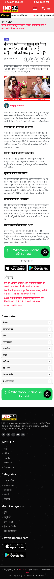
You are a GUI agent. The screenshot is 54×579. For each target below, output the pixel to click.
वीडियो (6, 453)
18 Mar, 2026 (11, 58)
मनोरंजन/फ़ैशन (8, 329)
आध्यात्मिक (6, 348)
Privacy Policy (16, 575)
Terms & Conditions (35, 575)
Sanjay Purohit (17, 105)
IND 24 (21, 570)
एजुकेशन (6, 361)
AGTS (26, 572)
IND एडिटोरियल (8, 381)
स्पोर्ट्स (5, 355)
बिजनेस (5, 323)
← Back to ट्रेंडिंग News (13, 305)
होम (3, 22)
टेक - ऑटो (6, 368)
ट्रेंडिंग (10, 22)
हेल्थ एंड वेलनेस (8, 374)
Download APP (41, 2)
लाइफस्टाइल (7, 342)
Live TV (7, 458)
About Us (8, 463)
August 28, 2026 (15, 2)
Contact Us (9, 467)
